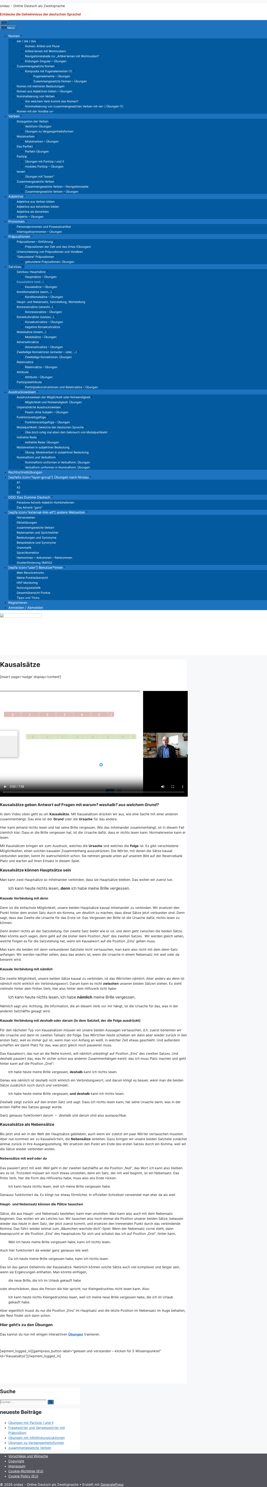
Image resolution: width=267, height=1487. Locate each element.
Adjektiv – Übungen (30, 216)
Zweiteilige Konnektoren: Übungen (48, 357)
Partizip (22, 156)
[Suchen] (51, 1402)
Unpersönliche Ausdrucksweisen (39, 407)
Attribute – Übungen (39, 377)
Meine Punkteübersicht (32, 577)
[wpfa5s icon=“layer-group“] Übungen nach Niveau (48, 477)
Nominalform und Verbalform (36, 457)
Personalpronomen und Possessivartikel (44, 226)
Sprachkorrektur (28, 552)
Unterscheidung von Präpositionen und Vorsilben (50, 251)
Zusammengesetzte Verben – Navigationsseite (56, 186)
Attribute (23, 372)
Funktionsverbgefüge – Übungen (47, 422)
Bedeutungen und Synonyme (36, 537)
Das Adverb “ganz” (30, 507)
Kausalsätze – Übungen (41, 287)
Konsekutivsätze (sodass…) (35, 317)
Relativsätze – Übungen (41, 367)
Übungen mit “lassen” (39, 176)
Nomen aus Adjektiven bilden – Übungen (44, 91)
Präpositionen (19, 236)
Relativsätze (25, 362)
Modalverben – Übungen (42, 141)
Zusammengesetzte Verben (35, 181)
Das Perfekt (25, 146)
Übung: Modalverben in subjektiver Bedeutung (57, 452)
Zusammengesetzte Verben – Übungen (51, 191)
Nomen (14, 36)
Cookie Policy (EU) (23, 1476)
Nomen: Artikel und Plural (42, 46)
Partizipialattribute (29, 382)
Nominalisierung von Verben (36, 96)
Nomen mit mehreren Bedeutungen (40, 86)
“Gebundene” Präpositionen (35, 256)
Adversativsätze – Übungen (44, 347)
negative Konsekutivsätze (42, 327)
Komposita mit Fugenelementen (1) (48, 71)
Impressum (16, 1466)
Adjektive (15, 196)
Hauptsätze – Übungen (41, 277)
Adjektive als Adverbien (33, 211)
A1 (18, 482)
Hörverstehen (26, 517)
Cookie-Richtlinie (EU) (25, 1471)
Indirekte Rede (27, 437)
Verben (13, 116)
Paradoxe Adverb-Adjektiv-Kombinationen (45, 502)
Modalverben (26, 136)
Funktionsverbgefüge (31, 417)
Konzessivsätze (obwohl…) (35, 307)
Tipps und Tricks (28, 597)
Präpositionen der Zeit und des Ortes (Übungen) (58, 246)
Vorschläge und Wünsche (28, 1456)
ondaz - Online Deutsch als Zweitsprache (32, 6)
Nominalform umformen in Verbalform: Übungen (57, 462)
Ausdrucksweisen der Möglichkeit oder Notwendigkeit (53, 397)
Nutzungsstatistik (29, 587)
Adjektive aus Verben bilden (36, 201)
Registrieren (17, 602)
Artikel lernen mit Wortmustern (45, 51)
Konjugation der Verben (32, 121)
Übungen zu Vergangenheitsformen (49, 131)
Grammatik (24, 547)
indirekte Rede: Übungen (42, 442)
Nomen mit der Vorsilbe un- (35, 111)
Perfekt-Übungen (37, 151)
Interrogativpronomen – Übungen (39, 231)
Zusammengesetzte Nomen (35, 66)
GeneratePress (112, 1484)
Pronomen (16, 221)
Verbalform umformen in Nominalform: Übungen (57, 467)
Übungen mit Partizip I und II (44, 161)
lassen (21, 171)
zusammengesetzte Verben (35, 527)
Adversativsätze (28, 342)
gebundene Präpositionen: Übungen (49, 261)
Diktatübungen (27, 522)
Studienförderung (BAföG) (34, 562)
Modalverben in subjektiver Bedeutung (43, 447)
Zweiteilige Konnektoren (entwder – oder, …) (47, 352)
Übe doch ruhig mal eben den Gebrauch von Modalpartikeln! (66, 432)
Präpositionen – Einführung (35, 241)
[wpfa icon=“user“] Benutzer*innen (35, 567)
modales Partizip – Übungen (44, 166)
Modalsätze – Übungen (41, 337)
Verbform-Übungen (38, 126)
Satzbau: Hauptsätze (31, 271)
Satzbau (14, 267)
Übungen (75, 1334)
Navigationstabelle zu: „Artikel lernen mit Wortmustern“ (62, 56)
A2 (18, 487)
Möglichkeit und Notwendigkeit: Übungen (53, 402)
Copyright (16, 1461)
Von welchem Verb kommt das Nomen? (51, 101)
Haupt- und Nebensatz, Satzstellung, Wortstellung (51, 302)
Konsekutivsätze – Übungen (44, 322)
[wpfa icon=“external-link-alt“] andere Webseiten (46, 512)
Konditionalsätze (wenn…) (34, 292)
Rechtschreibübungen (25, 472)
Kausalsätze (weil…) (30, 282)
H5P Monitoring (27, 582)
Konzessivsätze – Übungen (43, 312)
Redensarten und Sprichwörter (37, 532)
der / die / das (26, 41)
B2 (18, 492)
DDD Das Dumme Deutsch (29, 497)
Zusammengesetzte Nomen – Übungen (60, 81)
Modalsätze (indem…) (31, 332)
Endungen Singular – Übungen (45, 61)
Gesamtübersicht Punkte (33, 592)
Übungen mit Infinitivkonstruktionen (36, 1438)
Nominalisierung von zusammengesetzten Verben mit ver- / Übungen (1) (74, 106)
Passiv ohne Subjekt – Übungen (46, 412)
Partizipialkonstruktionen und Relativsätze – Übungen (61, 387)
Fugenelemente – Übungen (51, 76)
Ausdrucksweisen (22, 392)
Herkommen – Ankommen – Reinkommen (44, 557)
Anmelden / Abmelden (25, 607)
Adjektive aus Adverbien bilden (38, 206)
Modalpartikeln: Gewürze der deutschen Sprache (50, 427)
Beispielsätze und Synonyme (36, 542)
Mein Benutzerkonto (30, 572)
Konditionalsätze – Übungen (44, 297)
